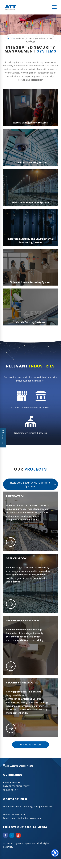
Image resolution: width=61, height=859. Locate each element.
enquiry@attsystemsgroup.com (25, 818)
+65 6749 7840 (18, 814)
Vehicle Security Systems (30, 322)
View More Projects (30, 744)
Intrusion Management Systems (30, 202)
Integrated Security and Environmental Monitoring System (30, 240)
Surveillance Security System (30, 162)
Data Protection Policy (16, 786)
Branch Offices (11, 782)
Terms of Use (10, 790)
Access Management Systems (30, 122)
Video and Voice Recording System (30, 282)
